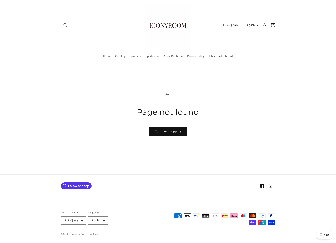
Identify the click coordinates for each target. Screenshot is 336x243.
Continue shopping (168, 131)
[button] (65, 25)
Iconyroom (74, 234)
